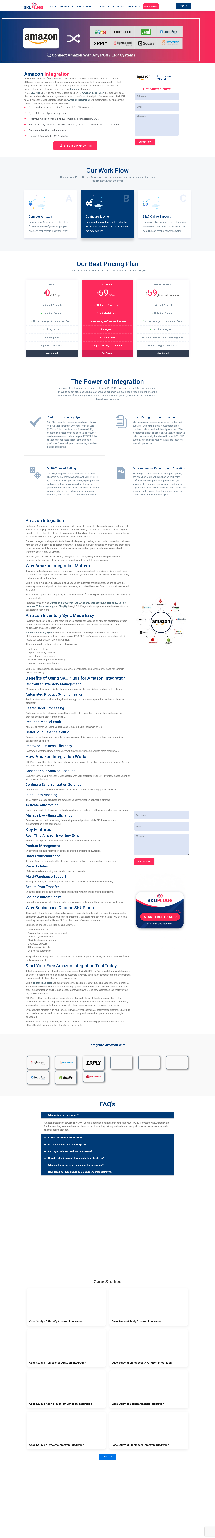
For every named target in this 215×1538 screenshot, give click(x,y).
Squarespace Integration (36, 1462)
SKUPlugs (36, 93)
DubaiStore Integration (120, 1457)
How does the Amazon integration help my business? (76, 1158)
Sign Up (183, 6)
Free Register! (107, 1209)
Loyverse (68, 602)
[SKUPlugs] (33, 5)
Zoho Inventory (44, 606)
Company (102, 6)
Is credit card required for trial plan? (67, 1144)
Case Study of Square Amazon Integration (138, 1356)
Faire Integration (117, 1467)
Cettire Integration (118, 1486)
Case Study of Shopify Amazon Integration (56, 1274)
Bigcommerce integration (36, 1448)
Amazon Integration (93, 93)
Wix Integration (31, 1457)
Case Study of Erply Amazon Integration (137, 1274)
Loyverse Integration (77, 1438)
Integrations (65, 6)
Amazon (74, 89)
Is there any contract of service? (65, 1137)
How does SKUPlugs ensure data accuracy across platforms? (80, 1172)
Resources (132, 6)
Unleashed (96, 602)
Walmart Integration (119, 1443)
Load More (107, 1409)
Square (85, 602)
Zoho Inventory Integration (80, 1452)
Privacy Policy (182, 1531)
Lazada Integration (119, 1452)
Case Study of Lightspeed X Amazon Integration (142, 1315)
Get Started (52, 353)
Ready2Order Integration (78, 1471)
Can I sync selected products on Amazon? (70, 1151)
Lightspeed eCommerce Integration (84, 1443)
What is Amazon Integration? (63, 1115)
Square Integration (76, 1457)
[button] (107, 1115)
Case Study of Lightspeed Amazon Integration (140, 1397)
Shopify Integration (33, 1438)
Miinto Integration (118, 1481)
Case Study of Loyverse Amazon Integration (56, 1397)
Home (53, 6)
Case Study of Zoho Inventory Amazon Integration (60, 1356)
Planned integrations (81, 1504)
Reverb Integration (118, 1471)
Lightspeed (55, 602)
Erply (77, 602)
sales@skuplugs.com (166, 1446)
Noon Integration (118, 1462)
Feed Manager (84, 6)
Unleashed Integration (77, 1467)
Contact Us (118, 6)
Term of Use (165, 1531)
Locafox (30, 606)
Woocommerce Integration (37, 1443)
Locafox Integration (76, 1476)
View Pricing (163, 1504)
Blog (140, 1531)
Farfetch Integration (119, 1448)
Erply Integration (74, 1448)
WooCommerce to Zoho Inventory (40, 1510)
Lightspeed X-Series (114, 602)
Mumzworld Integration (121, 1476)
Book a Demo (150, 6)
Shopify (63, 606)
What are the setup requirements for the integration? (76, 1165)
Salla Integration (32, 1467)
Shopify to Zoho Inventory (36, 1515)
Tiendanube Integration (35, 1471)
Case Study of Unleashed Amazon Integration (57, 1315)
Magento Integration (34, 1452)
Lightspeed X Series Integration (82, 1462)
